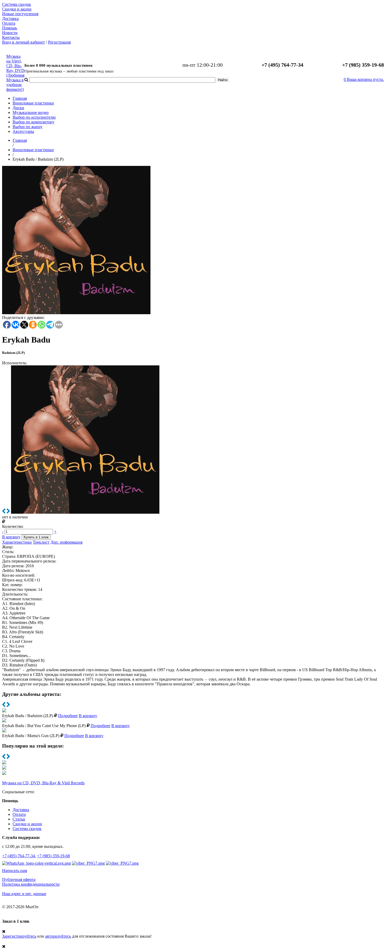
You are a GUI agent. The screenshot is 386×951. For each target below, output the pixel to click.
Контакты (11, 37)
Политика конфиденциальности (31, 884)
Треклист (41, 542)
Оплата (8, 23)
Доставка (10, 18)
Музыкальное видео (31, 112)
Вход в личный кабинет (23, 42)
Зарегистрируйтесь (19, 936)
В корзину (11, 537)
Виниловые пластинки (33, 103)
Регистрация (59, 42)
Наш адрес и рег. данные (24, 893)
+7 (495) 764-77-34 (18, 856)
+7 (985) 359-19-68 (53, 856)
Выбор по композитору (33, 122)
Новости (10, 32)
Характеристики (17, 542)
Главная (20, 98)
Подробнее (68, 715)
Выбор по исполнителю (34, 117)
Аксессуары (23, 131)
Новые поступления (20, 14)
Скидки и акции (17, 9)
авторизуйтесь (58, 936)
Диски (18, 108)
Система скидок (16, 4)
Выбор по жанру (28, 126)
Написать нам (14, 870)
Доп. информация (66, 542)
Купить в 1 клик (36, 537)
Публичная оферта (18, 879)
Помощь (9, 28)
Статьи (19, 819)
